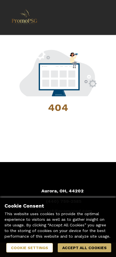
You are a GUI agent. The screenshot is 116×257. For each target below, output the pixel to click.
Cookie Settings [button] (29, 247)
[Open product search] (89, 17)
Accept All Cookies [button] (84, 247)
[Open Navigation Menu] (100, 17)
